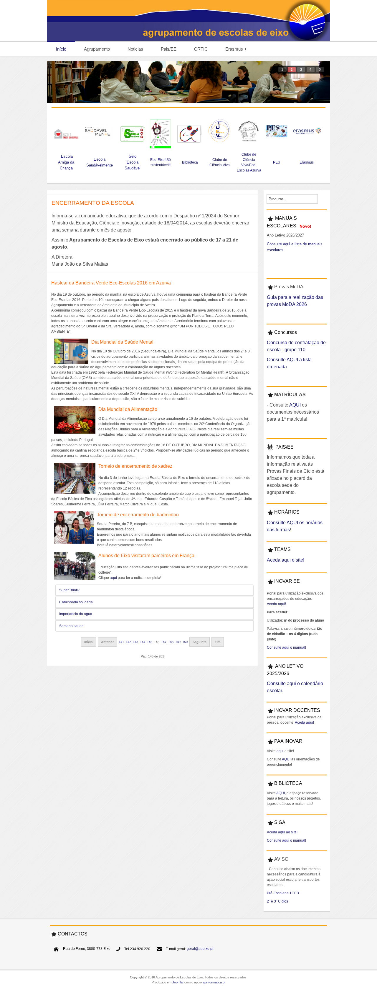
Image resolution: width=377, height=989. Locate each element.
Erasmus (307, 162)
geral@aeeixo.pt (200, 949)
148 (170, 642)
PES (276, 162)
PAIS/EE (284, 446)
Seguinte (199, 642)
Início (88, 642)
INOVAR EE (287, 581)
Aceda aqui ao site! (282, 832)
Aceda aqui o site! (285, 559)
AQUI (295, 404)
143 (135, 642)
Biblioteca (190, 162)
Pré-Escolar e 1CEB (283, 893)
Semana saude (71, 626)
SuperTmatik (69, 590)
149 (178, 642)
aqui (113, 578)
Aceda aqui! (276, 604)
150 (185, 642)
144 (142, 642)
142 (128, 642)
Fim (218, 642)
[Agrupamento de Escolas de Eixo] (188, 20)
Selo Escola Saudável (132, 162)
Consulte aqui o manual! (286, 647)
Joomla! (177, 982)
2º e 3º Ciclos (277, 901)
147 (163, 642)
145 (149, 642)
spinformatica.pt (214, 982)
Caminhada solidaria (76, 602)
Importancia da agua (75, 614)
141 (121, 642)
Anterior (107, 642)
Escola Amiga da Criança (66, 162)
